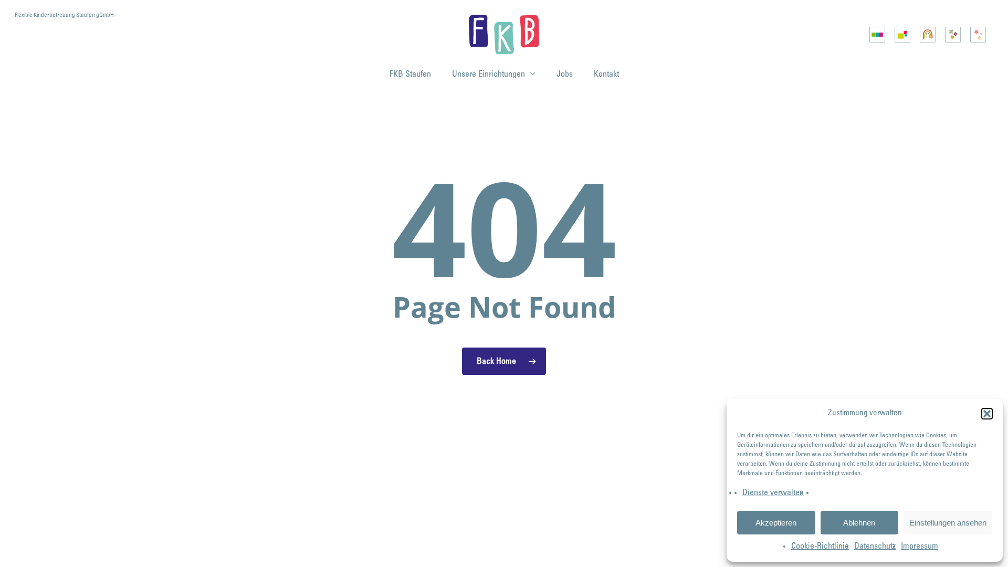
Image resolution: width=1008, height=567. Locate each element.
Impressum (919, 546)
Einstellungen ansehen (947, 522)
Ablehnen (859, 522)
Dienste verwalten (773, 493)
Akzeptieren (775, 522)
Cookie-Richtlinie (820, 546)
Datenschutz (875, 546)
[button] (987, 413)
